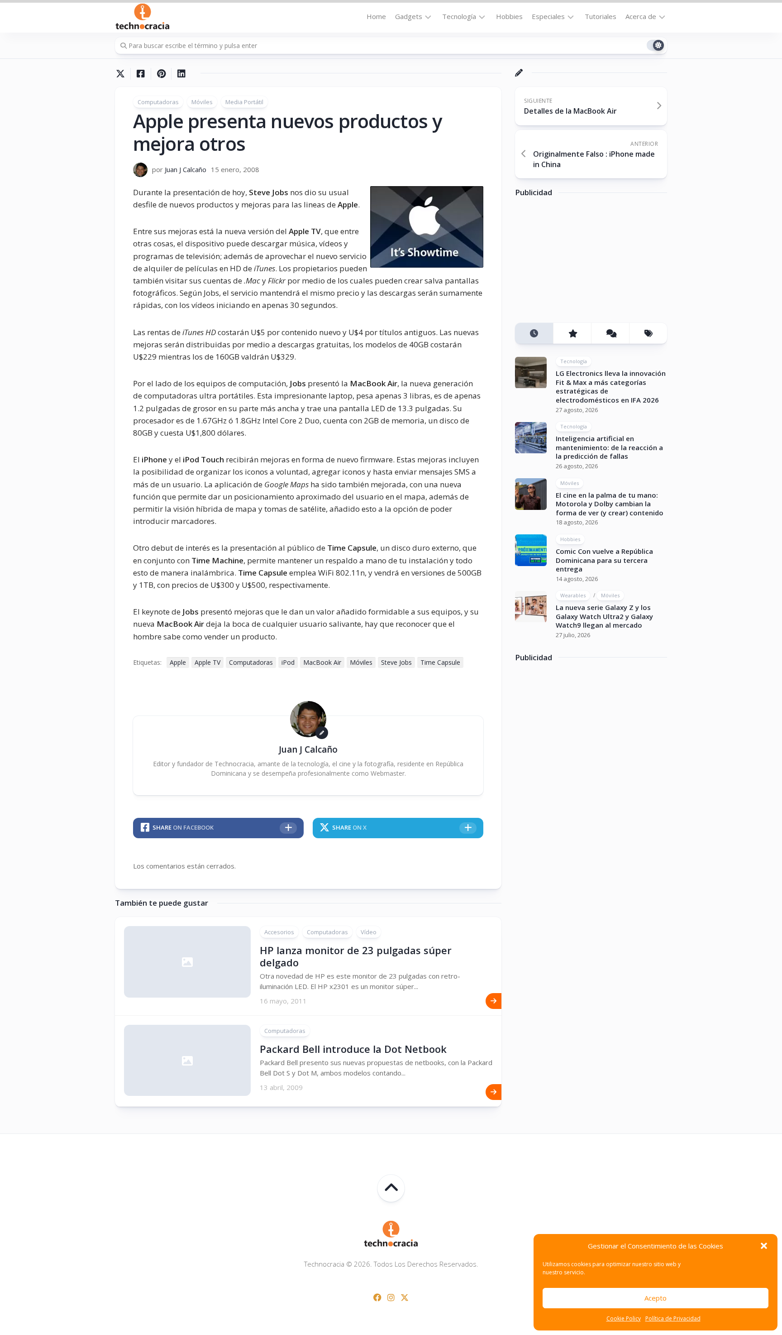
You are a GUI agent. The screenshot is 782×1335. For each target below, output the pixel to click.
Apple (178, 662)
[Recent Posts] (534, 333)
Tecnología (459, 16)
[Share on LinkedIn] (181, 74)
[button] (763, 1245)
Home (376, 16)
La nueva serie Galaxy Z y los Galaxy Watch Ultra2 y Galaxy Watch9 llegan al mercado (604, 616)
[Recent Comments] (610, 333)
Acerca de (640, 16)
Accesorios (279, 932)
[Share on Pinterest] (161, 74)
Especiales (548, 16)
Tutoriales (600, 16)
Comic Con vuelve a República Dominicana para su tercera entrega (604, 560)
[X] (405, 1297)
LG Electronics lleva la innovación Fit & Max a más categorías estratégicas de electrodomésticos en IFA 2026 (611, 387)
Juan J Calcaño (185, 169)
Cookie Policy (623, 1318)
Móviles (202, 102)
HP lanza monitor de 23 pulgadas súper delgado (356, 956)
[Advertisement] (583, 263)
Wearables (573, 595)
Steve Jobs (396, 662)
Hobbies (509, 16)
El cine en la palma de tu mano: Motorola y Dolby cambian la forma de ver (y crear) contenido (609, 503)
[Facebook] (377, 1297)
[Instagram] (391, 1297)
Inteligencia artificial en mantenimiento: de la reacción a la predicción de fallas (609, 447)
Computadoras (158, 102)
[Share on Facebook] (140, 74)
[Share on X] (122, 74)
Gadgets (408, 16)
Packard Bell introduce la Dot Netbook (353, 1049)
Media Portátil (244, 102)
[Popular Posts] (572, 333)
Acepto (655, 1297)
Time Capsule (440, 662)
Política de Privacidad (673, 1318)
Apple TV (207, 662)
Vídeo (369, 932)
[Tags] (648, 333)
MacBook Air (322, 662)
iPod (288, 662)
